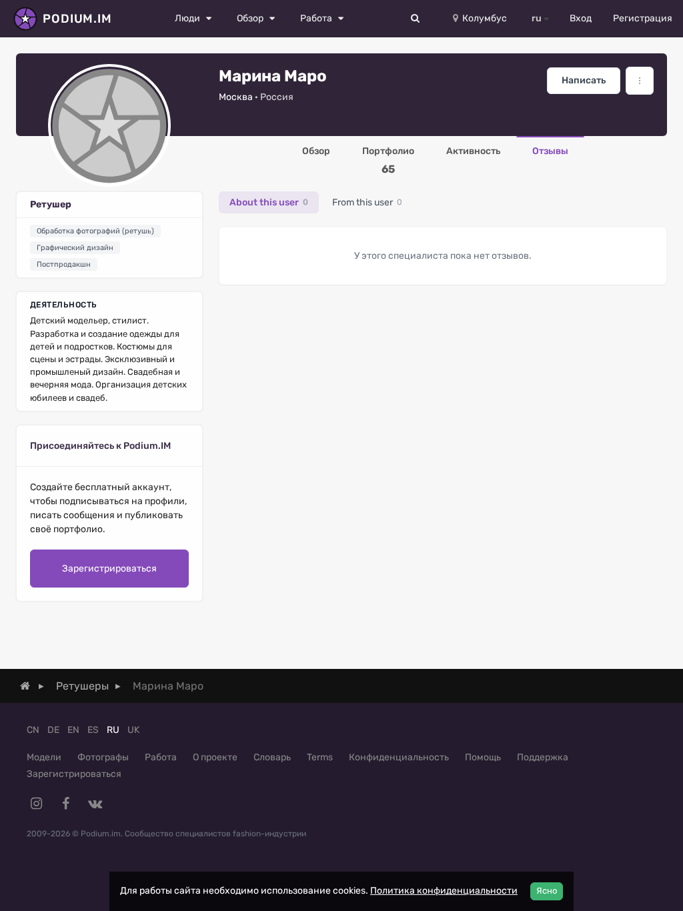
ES (93, 730)
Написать (584, 80)
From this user (367, 202)
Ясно (546, 891)
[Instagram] (36, 804)
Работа (161, 757)
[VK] (94, 804)
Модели (44, 757)
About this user (268, 202)
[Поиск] (415, 18)
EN (73, 730)
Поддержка (542, 757)
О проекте (215, 757)
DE (53, 730)
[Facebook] (65, 804)
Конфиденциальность (399, 757)
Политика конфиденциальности (444, 890)
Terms (320, 757)
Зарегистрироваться (109, 568)
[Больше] (640, 81)
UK (133, 730)
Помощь (483, 757)
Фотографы (103, 757)
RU (113, 730)
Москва (236, 97)
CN (33, 730)
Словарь (272, 757)
